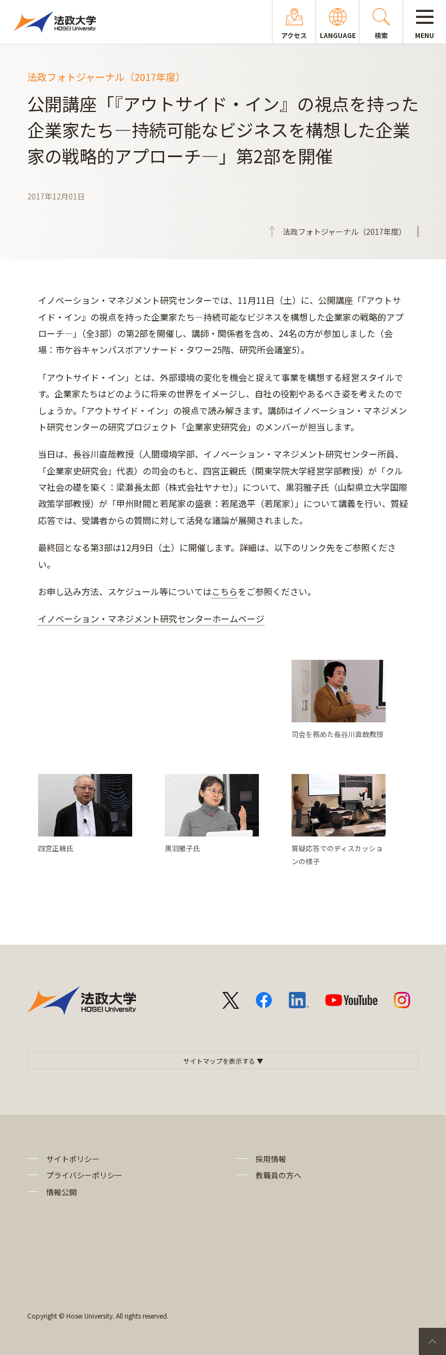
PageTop (432, 1341)
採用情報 (271, 1158)
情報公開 (61, 1192)
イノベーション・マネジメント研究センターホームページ (151, 618)
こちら (225, 591)
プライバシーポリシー (84, 1175)
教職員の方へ (278, 1175)
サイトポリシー (73, 1158)
